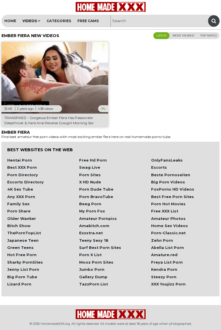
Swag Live (89, 167)
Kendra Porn (164, 269)
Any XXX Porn (21, 197)
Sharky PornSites (25, 262)
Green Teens (20, 247)
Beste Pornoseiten (170, 175)
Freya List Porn (167, 262)
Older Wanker (21, 218)
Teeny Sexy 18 (93, 240)
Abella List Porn (167, 247)
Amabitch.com (94, 226)
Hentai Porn (19, 160)
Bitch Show (19, 226)
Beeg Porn (90, 204)
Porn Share (19, 211)
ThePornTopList (24, 233)
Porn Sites (90, 175)
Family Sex (18, 204)
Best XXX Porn (22, 167)
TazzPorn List (93, 284)
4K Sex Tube (20, 189)
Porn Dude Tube (96, 189)
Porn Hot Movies (168, 204)
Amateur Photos (168, 218)
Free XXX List (164, 211)
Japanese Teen (23, 240)
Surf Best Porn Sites (100, 247)
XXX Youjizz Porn (168, 284)
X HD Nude (90, 182)
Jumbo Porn (91, 269)
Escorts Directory (25, 182)
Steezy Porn (163, 277)
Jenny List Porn (23, 269)
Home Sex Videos (169, 226)
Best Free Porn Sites (172, 197)
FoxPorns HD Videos (172, 189)
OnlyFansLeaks (167, 160)
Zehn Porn (162, 240)
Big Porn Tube (22, 277)
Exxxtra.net (91, 233)
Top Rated (208, 35)
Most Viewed (183, 35)
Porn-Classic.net (168, 233)
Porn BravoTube (96, 197)
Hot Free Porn (22, 255)
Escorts (159, 167)
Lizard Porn (19, 284)
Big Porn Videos (168, 182)
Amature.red (164, 255)
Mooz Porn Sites (96, 262)
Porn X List (90, 255)
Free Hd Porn (93, 160)
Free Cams (88, 21)
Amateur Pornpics (98, 218)
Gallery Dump (93, 277)
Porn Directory (22, 175)
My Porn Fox (92, 211)
